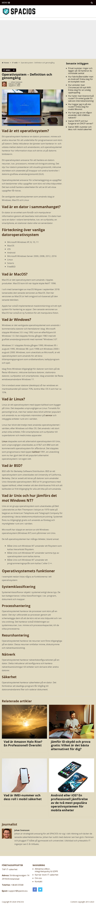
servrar (48, 415)
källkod (36, 451)
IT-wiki (6, 70)
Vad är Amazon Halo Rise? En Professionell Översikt (23, 743)
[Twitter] (40, 889)
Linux (4, 441)
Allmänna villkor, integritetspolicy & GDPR (46, 870)
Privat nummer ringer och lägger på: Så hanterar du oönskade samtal (80, 71)
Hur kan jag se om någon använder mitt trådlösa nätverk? (80, 115)
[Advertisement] (48, 38)
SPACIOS (20, 902)
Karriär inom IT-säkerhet (46, 874)
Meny (5, 2)
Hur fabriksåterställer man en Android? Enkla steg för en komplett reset (80, 79)
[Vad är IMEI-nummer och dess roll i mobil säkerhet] (24, 775)
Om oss (38, 878)
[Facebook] (35, 889)
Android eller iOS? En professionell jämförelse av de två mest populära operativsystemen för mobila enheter (69, 802)
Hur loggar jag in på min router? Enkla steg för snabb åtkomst (79, 107)
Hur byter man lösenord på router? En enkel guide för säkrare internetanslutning (81, 98)
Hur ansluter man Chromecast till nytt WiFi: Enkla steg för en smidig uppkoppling (79, 89)
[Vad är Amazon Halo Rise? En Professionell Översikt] (24, 722)
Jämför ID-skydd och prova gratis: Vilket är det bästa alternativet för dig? (70, 745)
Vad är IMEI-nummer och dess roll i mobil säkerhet (80, 128)
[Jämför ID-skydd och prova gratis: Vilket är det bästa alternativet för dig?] (71, 722)
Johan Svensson (16, 82)
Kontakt (38, 881)
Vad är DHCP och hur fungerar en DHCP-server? (80, 122)
